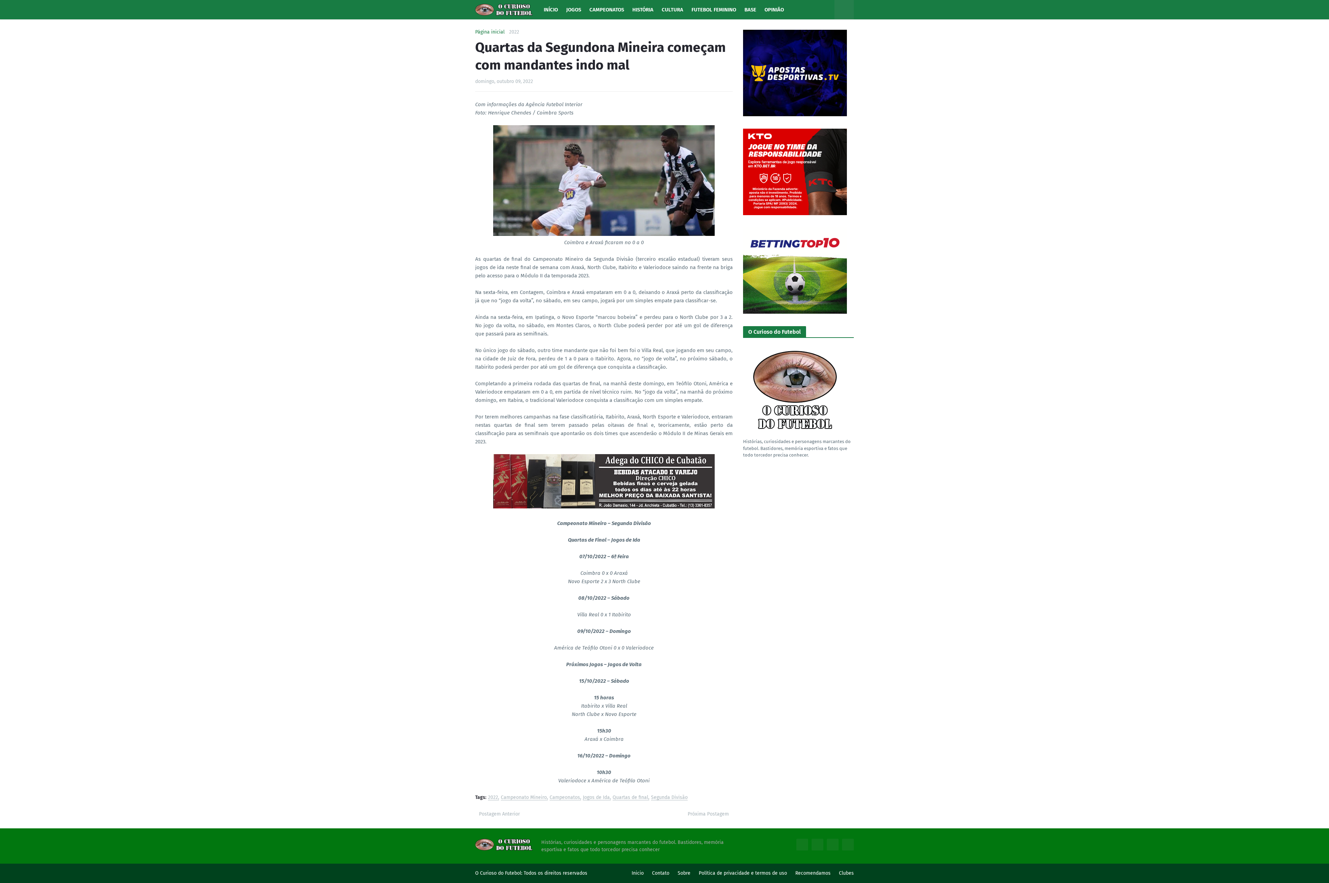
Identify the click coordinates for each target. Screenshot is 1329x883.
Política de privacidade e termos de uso (743, 873)
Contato (660, 873)
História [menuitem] (642, 10)
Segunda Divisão (669, 797)
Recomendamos (813, 873)
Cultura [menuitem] (672, 10)
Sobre (684, 873)
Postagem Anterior (499, 814)
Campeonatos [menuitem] (606, 10)
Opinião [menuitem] (774, 10)
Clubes (846, 873)
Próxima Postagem (708, 814)
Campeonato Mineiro (524, 797)
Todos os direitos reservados (555, 873)
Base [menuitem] (750, 10)
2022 (514, 32)
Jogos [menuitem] (573, 10)
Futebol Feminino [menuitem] (713, 10)
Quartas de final (630, 797)
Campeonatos (565, 797)
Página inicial (490, 32)
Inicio (638, 873)
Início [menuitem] (551, 10)
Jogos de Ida (596, 797)
